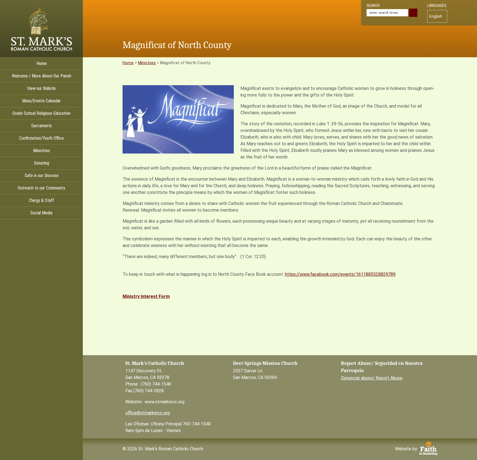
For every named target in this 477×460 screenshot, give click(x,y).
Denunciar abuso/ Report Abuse (371, 378)
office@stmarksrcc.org (147, 412)
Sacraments (41, 125)
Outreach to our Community (41, 188)
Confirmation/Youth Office (41, 138)
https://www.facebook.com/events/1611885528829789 (340, 274)
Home (41, 63)
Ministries (41, 150)
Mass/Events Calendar (41, 100)
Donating (41, 163)
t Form (163, 296)
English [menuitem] (436, 16)
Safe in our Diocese (42, 175)
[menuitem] (437, 16)
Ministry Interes (139, 296)
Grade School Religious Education (41, 113)
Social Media (41, 212)
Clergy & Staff (41, 200)
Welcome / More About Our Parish (41, 76)
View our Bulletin (41, 88)
